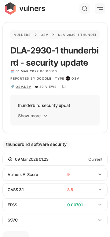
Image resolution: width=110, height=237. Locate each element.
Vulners (22, 34)
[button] (55, 159)
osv (75, 78)
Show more (29, 115)
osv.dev (23, 86)
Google (44, 78)
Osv (44, 34)
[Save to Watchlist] (64, 86)
